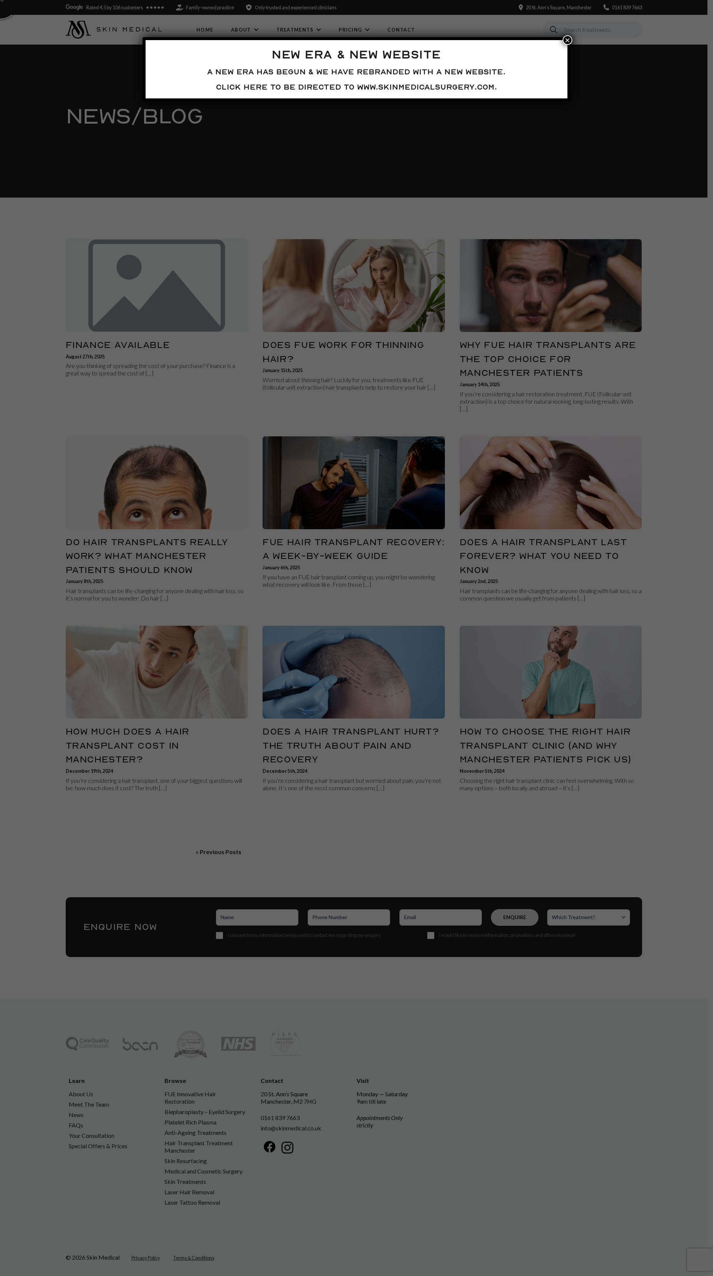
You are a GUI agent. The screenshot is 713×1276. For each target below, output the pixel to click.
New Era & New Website (356, 54)
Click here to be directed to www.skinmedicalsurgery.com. (356, 86)
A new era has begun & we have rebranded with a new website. (356, 71)
